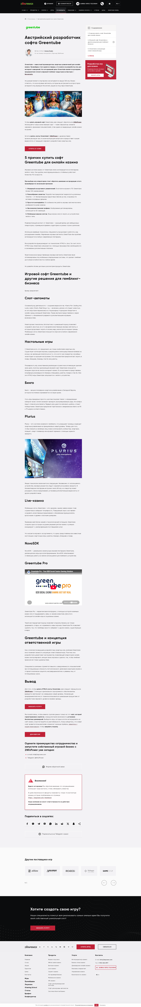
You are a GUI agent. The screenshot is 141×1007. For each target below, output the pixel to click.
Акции (27, 965)
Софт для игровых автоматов (58, 988)
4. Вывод (91, 55)
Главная (27, 959)
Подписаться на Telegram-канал (55, 834)
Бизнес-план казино (78, 962)
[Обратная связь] (79, 823)
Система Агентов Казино (56, 991)
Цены (103, 10)
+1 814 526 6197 (103, 963)
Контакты (28, 974)
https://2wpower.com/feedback (40, 798)
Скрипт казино (53, 971)
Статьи (96, 10)
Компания (28, 955)
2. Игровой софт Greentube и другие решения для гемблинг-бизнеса (98, 42)
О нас (24, 10)
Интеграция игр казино (79, 959)
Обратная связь (113, 10)
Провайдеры (61, 10)
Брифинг (28, 993)
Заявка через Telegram (107, 967)
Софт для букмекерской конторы (56, 984)
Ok (96, 1005)
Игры (52, 10)
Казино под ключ (54, 959)
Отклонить (103, 1005)
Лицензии (71, 10)
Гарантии (28, 968)
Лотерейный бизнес (55, 974)
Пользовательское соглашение (84, 1005)
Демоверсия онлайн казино (81, 965)
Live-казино (52, 968)
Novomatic (29, 74)
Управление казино (78, 971)
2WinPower (54, 136)
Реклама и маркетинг (79, 968)
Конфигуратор (65, 3)
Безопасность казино (79, 974)
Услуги (44, 10)
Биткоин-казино (53, 965)
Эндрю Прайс (48, 51)
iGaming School (84, 10)
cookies (46, 1005)
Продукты (33, 10)
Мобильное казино (54, 977)
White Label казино (54, 962)
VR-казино (51, 980)
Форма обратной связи (55, 767)
